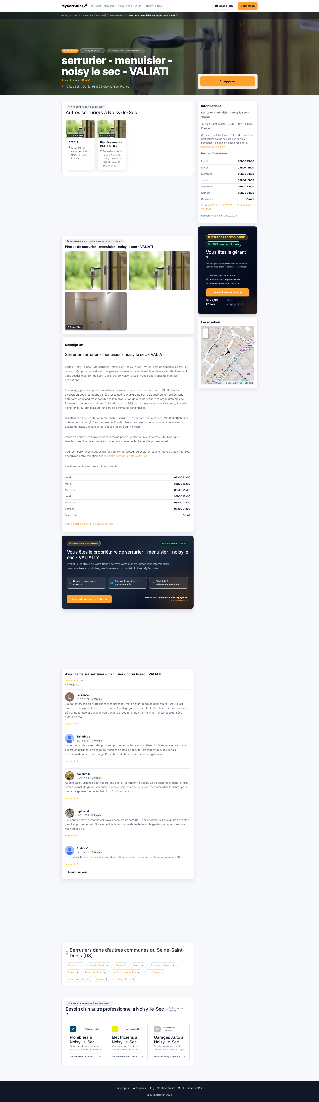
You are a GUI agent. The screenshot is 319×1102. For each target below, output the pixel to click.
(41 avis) (85, 80)
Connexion (248, 5)
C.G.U (181, 1088)
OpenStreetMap (235, 382)
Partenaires (139, 1088)
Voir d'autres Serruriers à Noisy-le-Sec (89, 523)
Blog (151, 1088)
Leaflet (220, 382)
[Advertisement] (127, 205)
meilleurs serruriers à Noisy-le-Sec (125, 456)
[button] (227, 352)
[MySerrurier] (74, 6)
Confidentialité (166, 1088)
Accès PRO (195, 1088)
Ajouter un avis (77, 872)
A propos (123, 1088)
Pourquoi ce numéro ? (213, 146)
